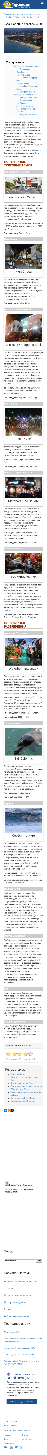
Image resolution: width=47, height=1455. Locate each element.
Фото (6, 1439)
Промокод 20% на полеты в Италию (19, 1355)
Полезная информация (17, 1316)
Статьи (25, 1435)
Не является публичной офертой (17, 1430)
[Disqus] (23, 1145)
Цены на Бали (17, 1074)
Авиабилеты (27, 1439)
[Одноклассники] (9, 1110)
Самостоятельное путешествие (22, 1281)
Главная (7, 14)
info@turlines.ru (10, 1425)
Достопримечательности (19, 1295)
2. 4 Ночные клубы (24, 106)
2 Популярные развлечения (23, 95)
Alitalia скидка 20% (12, 1332)
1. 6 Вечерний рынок (25, 92)
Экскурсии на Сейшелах (22, 1101)
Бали (8, 17)
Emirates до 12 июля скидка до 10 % (19, 1348)
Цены (9, 1309)
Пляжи (10, 1288)
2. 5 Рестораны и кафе (26, 109)
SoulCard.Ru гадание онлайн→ (22, 1402)
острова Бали (19, 128)
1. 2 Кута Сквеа (23, 75)
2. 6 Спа (19, 111)
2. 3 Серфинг (22, 103)
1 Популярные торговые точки (25, 66)
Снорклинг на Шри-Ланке (22, 1098)
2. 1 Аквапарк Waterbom (27, 97)
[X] (12, 1110)
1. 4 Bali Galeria (22, 83)
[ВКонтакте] (5, 1110)
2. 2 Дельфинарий (24, 100)
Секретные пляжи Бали (22, 1083)
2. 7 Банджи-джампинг (26, 114)
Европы (37, 150)
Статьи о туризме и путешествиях (27, 14)
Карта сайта (9, 1443)
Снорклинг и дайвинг (17, 1302)
